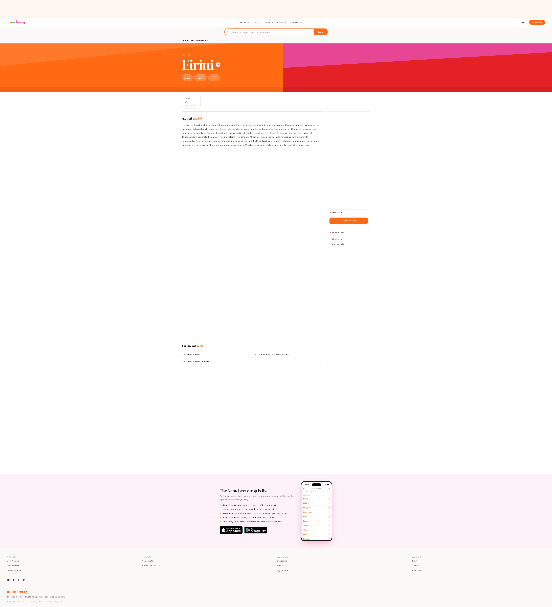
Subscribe (537, 22)
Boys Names (13, 565)
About (415, 565)
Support (59, 602)
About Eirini (337, 239)
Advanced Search (151, 565)
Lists (255, 22)
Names (242, 22)
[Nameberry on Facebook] (13, 580)
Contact (416, 570)
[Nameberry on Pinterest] (18, 580)
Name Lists (147, 561)
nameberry (17, 591)
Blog (414, 561)
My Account (283, 570)
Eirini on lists (338, 244)
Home (185, 40)
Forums (280, 22)
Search (321, 32)
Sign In (522, 22)
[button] (348, 221)
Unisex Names (14, 570)
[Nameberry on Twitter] (8, 580)
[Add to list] (218, 64)
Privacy (33, 602)
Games (295, 22)
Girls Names (13, 561)
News (267, 22)
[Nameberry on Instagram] (23, 580)
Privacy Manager (46, 602)
